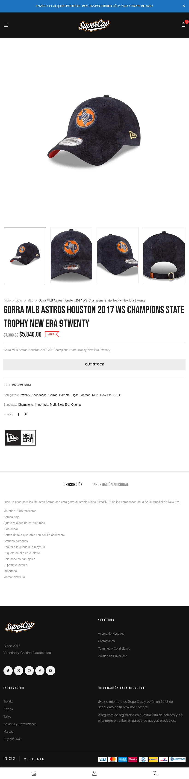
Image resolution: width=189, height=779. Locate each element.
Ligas (19, 300)
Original (76, 404)
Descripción (73, 484)
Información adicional (111, 484)
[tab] (73, 485)
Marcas (85, 395)
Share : (8, 414)
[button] (183, 25)
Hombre (64, 395)
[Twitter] (25, 414)
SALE (117, 395)
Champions (25, 404)
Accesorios (39, 395)
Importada (41, 404)
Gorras (52, 395)
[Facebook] (19, 414)
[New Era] (20, 437)
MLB (30, 300)
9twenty (25, 395)
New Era (106, 395)
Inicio (7, 300)
